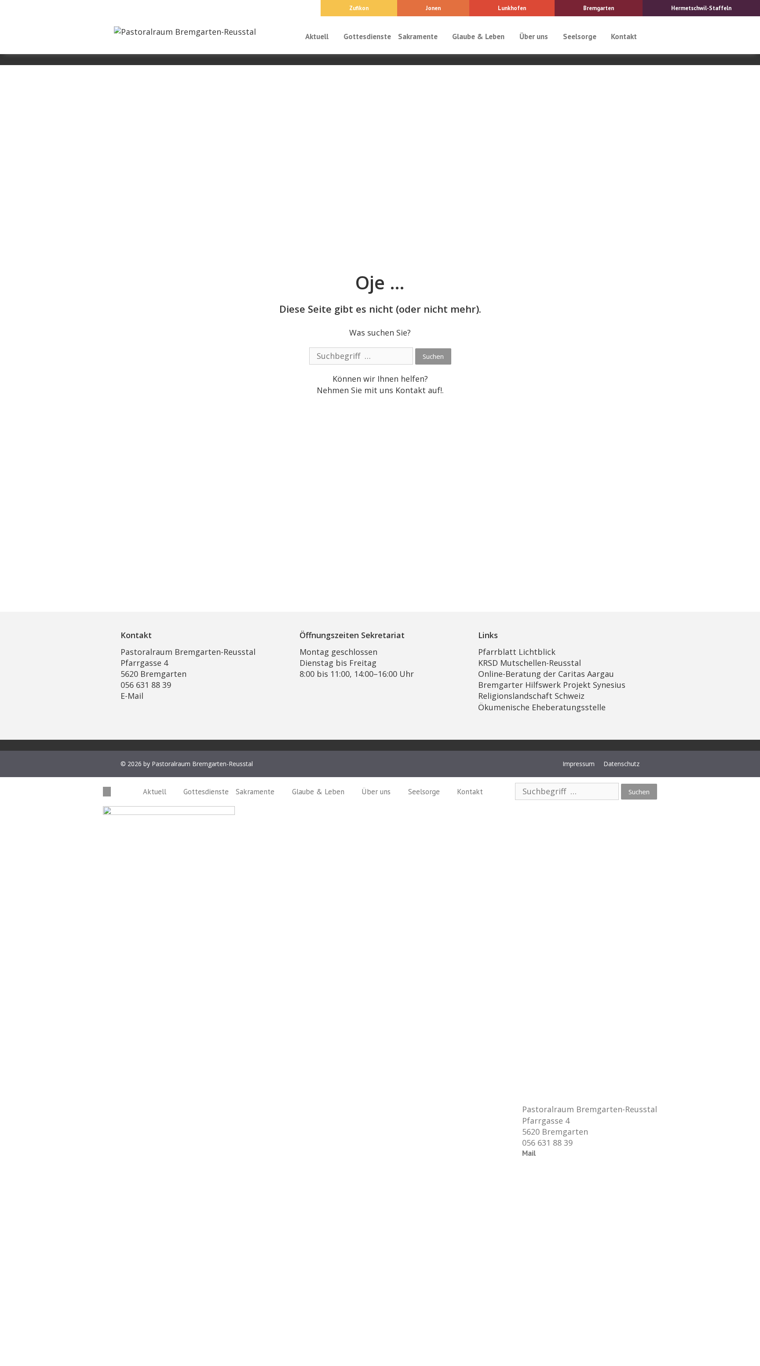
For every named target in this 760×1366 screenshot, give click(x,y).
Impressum (579, 764)
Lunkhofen (512, 8)
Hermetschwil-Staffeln (701, 8)
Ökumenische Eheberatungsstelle (542, 707)
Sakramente (418, 36)
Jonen (433, 8)
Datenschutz (621, 764)
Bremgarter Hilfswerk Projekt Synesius (551, 684)
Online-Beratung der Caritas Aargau (546, 673)
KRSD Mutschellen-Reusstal (529, 662)
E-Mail (132, 695)
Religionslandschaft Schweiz (531, 695)
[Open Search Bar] (648, 36)
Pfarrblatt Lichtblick (516, 651)
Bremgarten (598, 8)
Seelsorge (579, 36)
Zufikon (359, 8)
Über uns (533, 36)
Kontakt (624, 36)
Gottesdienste (367, 36)
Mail (529, 1153)
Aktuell (317, 36)
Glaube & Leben (478, 36)
